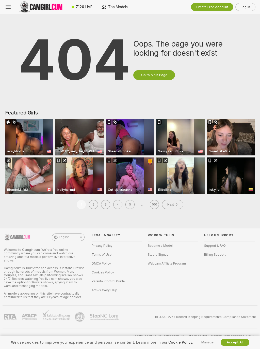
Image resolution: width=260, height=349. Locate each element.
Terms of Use (101, 254)
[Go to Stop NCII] (105, 317)
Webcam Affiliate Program (167, 263)
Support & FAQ (215, 246)
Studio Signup (158, 254)
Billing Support (215, 254)
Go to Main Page (154, 75)
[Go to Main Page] (41, 7)
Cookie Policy (180, 342)
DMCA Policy (101, 263)
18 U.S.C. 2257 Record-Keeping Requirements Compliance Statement (205, 317)
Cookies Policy (103, 272)
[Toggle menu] (8, 7)
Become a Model (160, 246)
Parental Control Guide (108, 281)
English (64, 237)
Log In (245, 7)
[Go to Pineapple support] (80, 317)
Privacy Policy (102, 246)
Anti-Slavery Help (104, 290)
